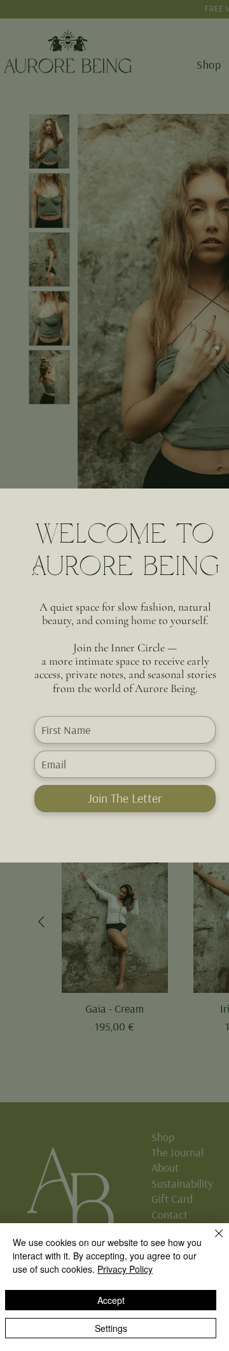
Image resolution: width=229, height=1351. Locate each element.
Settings (111, 1328)
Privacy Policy (125, 1269)
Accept (111, 1300)
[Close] (211, 1241)
